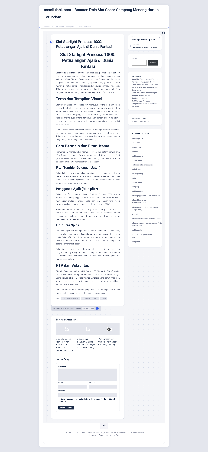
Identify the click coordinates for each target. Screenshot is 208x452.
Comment (63, 366)
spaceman (136, 143)
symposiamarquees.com (142, 234)
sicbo (134, 178)
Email (92, 383)
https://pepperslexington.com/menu (146, 196)
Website (61, 391)
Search (134, 59)
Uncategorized (88, 308)
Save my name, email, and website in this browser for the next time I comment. (86, 400)
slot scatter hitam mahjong (142, 165)
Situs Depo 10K (138, 138)
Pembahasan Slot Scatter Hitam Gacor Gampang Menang (107, 342)
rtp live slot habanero (90, 298)
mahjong (135, 187)
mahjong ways (137, 156)
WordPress (103, 435)
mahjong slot (137, 230)
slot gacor (136, 242)
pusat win (83, 105)
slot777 (135, 152)
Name (61, 383)
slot (133, 237)
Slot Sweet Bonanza (139, 98)
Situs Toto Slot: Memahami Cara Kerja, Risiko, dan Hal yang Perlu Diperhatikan (145, 87)
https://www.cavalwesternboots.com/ (146, 219)
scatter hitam (137, 160)
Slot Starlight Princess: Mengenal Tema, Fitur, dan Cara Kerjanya (144, 103)
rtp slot (103, 298)
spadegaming (137, 174)
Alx (117, 435)
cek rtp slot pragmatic (71, 298)
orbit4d (135, 214)
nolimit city (136, 169)
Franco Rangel (75, 308)
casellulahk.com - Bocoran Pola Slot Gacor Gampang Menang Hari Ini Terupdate (102, 13)
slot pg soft (136, 147)
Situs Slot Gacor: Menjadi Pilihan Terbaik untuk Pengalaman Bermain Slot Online (64, 345)
